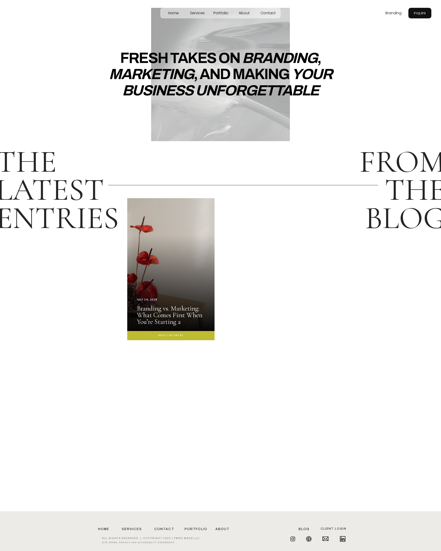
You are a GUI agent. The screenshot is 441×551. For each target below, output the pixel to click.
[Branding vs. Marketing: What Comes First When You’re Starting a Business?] (171, 283)
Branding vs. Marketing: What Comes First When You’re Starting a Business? (169, 318)
